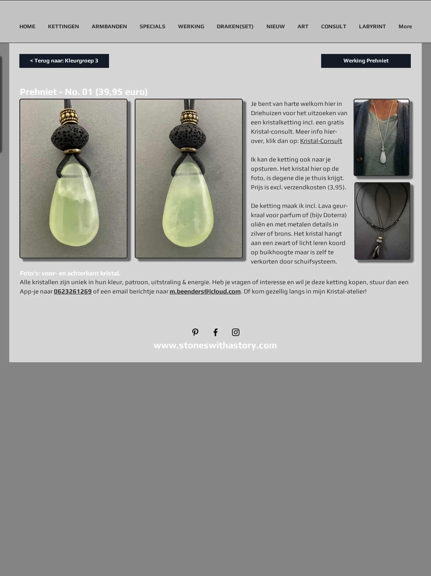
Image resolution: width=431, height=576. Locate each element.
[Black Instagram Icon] (236, 332)
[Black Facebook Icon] (215, 332)
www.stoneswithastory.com (215, 344)
